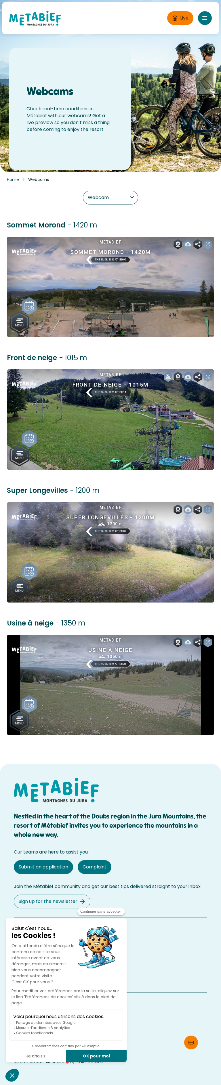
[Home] (35, 18)
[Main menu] (205, 18)
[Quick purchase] (191, 1042)
